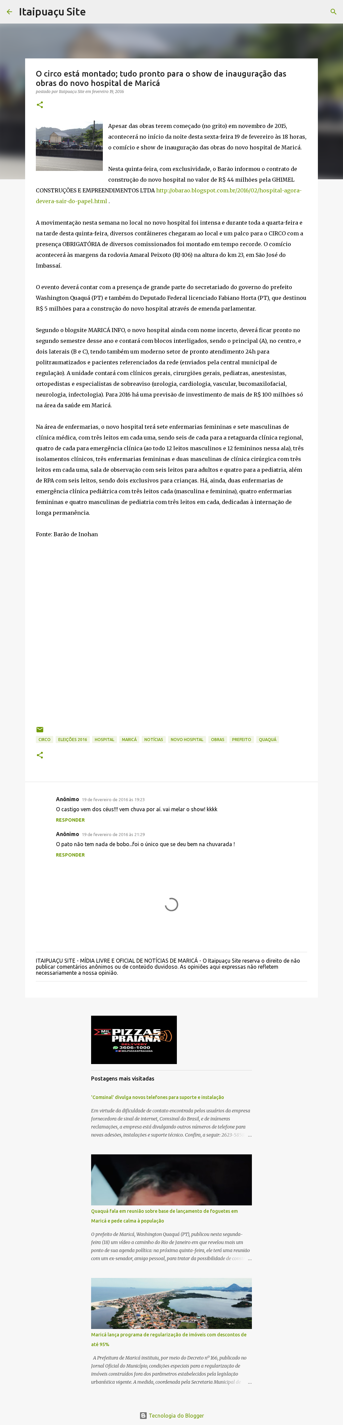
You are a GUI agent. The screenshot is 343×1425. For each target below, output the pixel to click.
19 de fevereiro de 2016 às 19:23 (113, 799)
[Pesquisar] (334, 12)
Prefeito (241, 739)
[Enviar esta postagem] (40, 732)
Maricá (129, 739)
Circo (45, 739)
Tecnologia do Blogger (175, 1416)
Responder (70, 820)
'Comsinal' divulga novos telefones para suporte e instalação (157, 1097)
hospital (104, 739)
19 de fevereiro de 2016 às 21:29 (113, 834)
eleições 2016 (72, 739)
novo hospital (187, 739)
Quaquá (267, 739)
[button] (40, 105)
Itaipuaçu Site (52, 11)
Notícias (153, 739)
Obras (217, 739)
